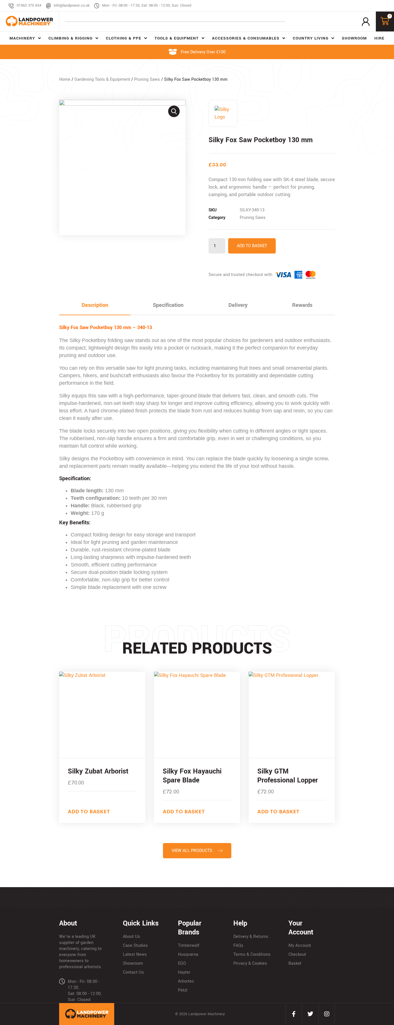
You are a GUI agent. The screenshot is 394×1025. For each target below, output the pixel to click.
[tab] (95, 305)
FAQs (238, 946)
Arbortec (186, 981)
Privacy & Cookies (250, 963)
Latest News (135, 954)
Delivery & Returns (250, 937)
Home (64, 79)
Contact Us (133, 972)
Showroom (133, 963)
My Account (299, 946)
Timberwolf (188, 946)
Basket (294, 963)
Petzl (182, 990)
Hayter (184, 972)
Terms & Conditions (252, 954)
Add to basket (252, 246)
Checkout (297, 954)
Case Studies (135, 946)
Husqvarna (188, 954)
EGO (182, 963)
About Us (131, 937)
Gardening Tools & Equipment (102, 79)
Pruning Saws (147, 79)
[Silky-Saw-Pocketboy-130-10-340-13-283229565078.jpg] (122, 167)
